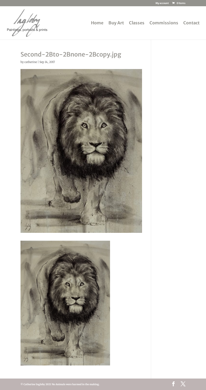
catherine (30, 62)
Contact (191, 24)
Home (97, 24)
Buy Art (116, 24)
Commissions (163, 24)
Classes (136, 24)
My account (162, 3)
